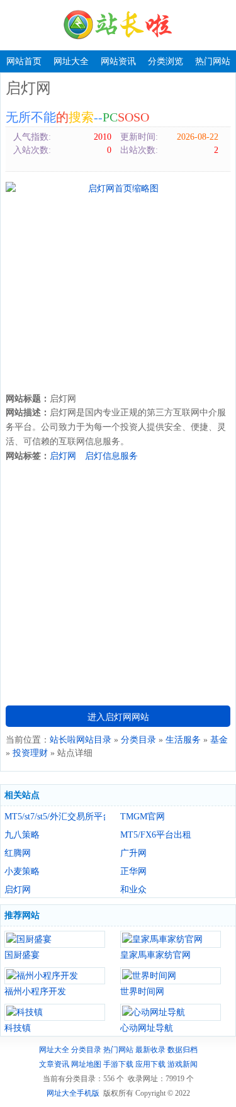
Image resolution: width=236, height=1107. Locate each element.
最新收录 (150, 1049)
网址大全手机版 (73, 1093)
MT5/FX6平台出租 (155, 835)
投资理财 (30, 753)
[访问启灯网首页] (118, 188)
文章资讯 (54, 1064)
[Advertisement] (118, 294)
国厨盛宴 (22, 955)
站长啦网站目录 (80, 740)
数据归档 (182, 1049)
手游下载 (118, 1064)
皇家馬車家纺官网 (155, 955)
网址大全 (71, 61)
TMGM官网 (142, 816)
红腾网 (17, 853)
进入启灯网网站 (118, 717)
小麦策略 (22, 871)
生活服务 (183, 740)
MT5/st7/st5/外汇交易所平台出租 (54, 816)
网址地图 (86, 1064)
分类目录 (138, 740)
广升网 (133, 853)
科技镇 (17, 1028)
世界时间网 (142, 991)
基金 (219, 740)
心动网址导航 (146, 1028)
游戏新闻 (182, 1064)
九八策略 (22, 835)
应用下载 (150, 1064)
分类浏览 (165, 61)
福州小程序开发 (35, 991)
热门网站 (212, 61)
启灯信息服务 (111, 456)
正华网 (133, 871)
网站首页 (24, 61)
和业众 (133, 889)
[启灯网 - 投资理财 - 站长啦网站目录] (118, 25)
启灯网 (63, 456)
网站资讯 (118, 61)
